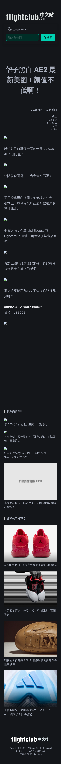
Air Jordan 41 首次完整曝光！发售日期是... (30, 564)
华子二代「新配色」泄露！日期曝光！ (27, 424)
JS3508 (53, 120)
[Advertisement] (30, 361)
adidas (54, 129)
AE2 (55, 126)
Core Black (51, 123)
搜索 (49, 37)
